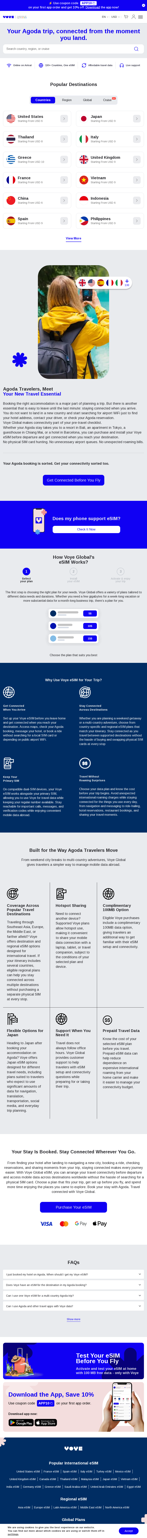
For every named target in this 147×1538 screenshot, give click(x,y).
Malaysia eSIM (90, 1479)
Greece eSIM (53, 1486)
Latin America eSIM (65, 1507)
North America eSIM (117, 1507)
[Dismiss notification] (143, 5)
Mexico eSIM (123, 1471)
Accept (129, 1530)
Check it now (86, 529)
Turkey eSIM (103, 1471)
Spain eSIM (70, 1471)
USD (114, 16)
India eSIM (12, 1486)
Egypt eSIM (134, 1486)
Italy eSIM (86, 1471)
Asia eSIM (24, 1507)
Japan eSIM (110, 1479)
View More (73, 238)
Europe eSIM (42, 1507)
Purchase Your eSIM (73, 1207)
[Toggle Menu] (141, 17)
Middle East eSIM (90, 1507)
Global (87, 100)
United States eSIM (28, 1471)
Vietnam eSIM (129, 1479)
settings (13, 1534)
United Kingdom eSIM (23, 1479)
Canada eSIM (47, 1479)
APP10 (87, 3)
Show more (73, 1319)
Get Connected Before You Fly (73, 480)
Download (93, 7)
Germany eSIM (32, 1486)
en (104, 16)
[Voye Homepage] (73, 1448)
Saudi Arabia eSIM (76, 1486)
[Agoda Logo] (15, 17)
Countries (43, 100)
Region (67, 100)
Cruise (109, 100)
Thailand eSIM (68, 1479)
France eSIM (51, 1471)
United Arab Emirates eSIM (107, 1486)
